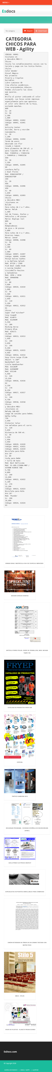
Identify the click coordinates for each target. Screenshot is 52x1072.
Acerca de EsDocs (10, 1070)
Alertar (35, 1070)
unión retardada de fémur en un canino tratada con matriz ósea (27, 944)
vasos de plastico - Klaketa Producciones (20, 1029)
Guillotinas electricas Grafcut (20, 863)
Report (29, 31)
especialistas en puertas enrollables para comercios (24, 892)
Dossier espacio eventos (20, 596)
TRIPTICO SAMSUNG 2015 (20, 796)
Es (8, 11)
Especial (20, 762)
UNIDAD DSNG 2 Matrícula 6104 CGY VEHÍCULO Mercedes (24, 563)
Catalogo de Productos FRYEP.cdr (20, 707)
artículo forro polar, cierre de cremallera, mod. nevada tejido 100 (27, 651)
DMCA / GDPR (25, 1070)
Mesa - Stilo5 (19, 996)
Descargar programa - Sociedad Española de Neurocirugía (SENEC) (27, 829)
